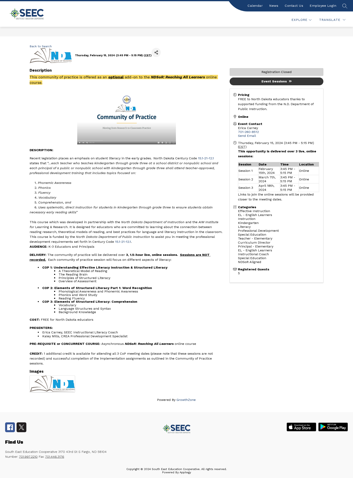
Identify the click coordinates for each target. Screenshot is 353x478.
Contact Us (294, 6)
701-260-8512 (248, 132)
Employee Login (323, 6)
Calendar (255, 6)
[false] (344, 5)
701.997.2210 (28, 457)
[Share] (156, 52)
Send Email (247, 136)
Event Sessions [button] (274, 81)
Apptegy (185, 472)
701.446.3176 (54, 457)
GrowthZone (186, 400)
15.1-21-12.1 (206, 158)
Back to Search (41, 46)
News (273, 6)
